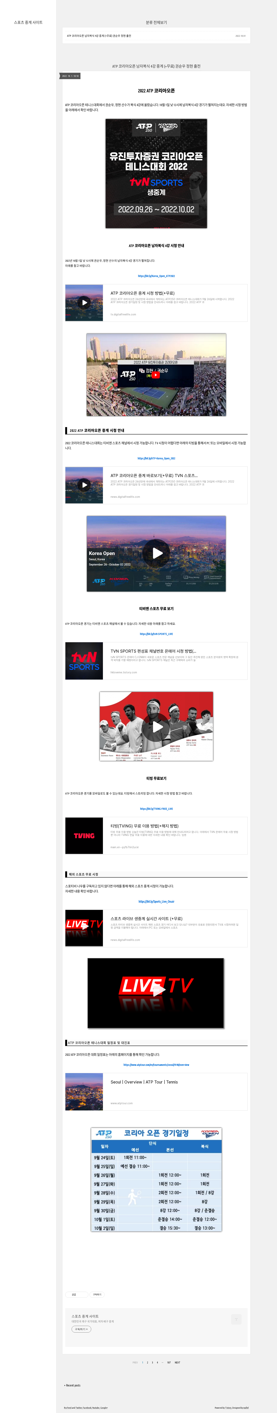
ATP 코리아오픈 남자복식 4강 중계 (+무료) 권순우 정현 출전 (99, 35)
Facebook (87, 1408)
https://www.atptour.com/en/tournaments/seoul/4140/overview (156, 1064)
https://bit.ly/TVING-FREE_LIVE (156, 808)
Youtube (95, 1408)
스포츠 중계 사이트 (28, 22)
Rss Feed (67, 1408)
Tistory (228, 1408)
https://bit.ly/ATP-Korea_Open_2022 (156, 458)
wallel (246, 1408)
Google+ (104, 1408)
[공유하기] (79, 1295)
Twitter (79, 1408)
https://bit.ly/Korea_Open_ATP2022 (156, 276)
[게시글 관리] (84, 1295)
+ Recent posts (72, 1385)
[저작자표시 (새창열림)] (106, 1294)
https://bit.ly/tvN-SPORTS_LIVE (156, 633)
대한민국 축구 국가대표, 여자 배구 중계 (93, 1321)
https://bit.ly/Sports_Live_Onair (156, 901)
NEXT (177, 1362)
